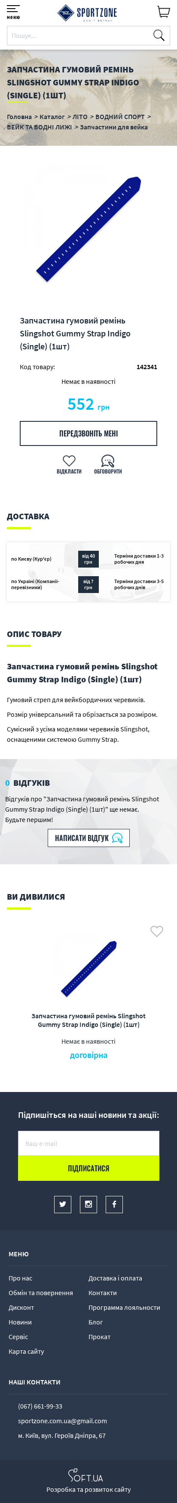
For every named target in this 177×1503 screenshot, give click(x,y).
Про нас (20, 1278)
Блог (95, 1322)
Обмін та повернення (41, 1292)
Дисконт (21, 1307)
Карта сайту (26, 1351)
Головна (19, 116)
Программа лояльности (124, 1307)
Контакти (102, 1292)
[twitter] (62, 1204)
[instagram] (88, 1204)
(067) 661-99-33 (40, 1406)
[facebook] (114, 1204)
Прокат (99, 1336)
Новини (20, 1322)
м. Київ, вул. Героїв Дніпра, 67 (62, 1435)
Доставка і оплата (115, 1278)
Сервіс (18, 1336)
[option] (88, 230)
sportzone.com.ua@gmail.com (62, 1420)
